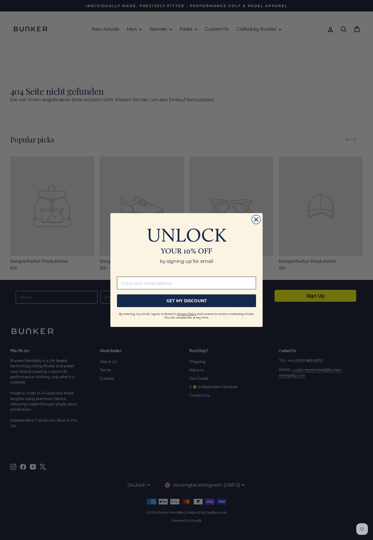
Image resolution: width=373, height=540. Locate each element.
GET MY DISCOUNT (186, 300)
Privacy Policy (186, 314)
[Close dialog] (256, 219)
